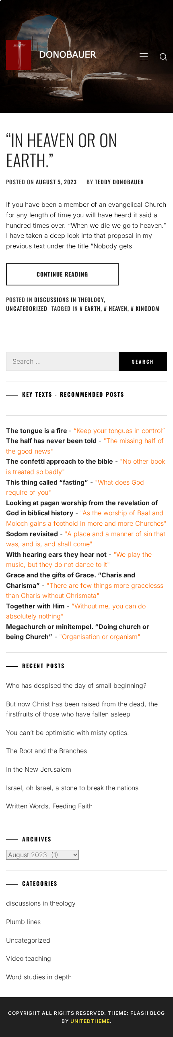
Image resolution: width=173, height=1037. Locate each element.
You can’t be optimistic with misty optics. (67, 733)
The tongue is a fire (36, 431)
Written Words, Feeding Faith (49, 806)
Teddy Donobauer (119, 181)
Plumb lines (23, 922)
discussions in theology (69, 299)
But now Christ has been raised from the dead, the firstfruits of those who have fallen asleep (82, 709)
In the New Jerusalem (38, 769)
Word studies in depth (39, 977)
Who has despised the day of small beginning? (76, 685)
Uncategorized (26, 308)
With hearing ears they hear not (56, 554)
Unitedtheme (90, 1021)
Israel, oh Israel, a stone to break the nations (72, 788)
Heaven (118, 308)
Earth (92, 308)
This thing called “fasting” (47, 482)
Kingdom (148, 308)
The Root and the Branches (46, 751)
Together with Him (35, 606)
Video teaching (28, 958)
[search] (163, 56)
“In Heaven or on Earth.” (61, 149)
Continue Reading (62, 274)
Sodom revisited (32, 534)
